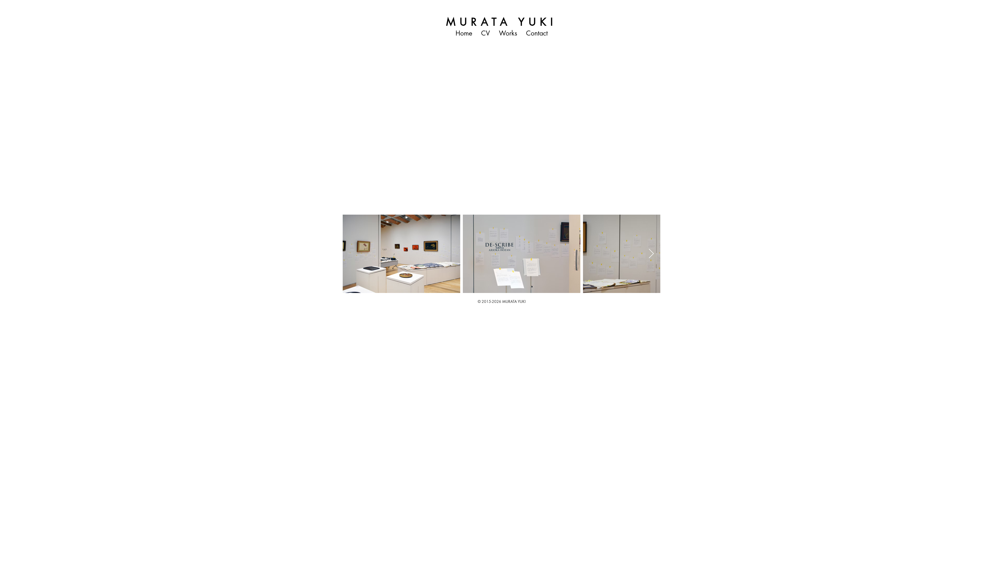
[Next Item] (651, 254)
